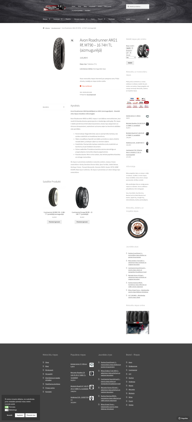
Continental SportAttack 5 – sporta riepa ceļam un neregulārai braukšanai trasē (137, 270)
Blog (85, 6)
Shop (79, 6)
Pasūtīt (68, 19)
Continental (133, 370)
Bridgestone (133, 366)
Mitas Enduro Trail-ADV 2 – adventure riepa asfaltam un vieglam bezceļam (137, 263)
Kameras (57, 19)
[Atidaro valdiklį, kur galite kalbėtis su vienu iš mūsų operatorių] (183, 418)
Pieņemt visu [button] (31, 415)
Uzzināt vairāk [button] (10, 404)
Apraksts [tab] (46, 107)
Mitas (130, 397)
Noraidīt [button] (9, 415)
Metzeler (132, 389)
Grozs (100, 6)
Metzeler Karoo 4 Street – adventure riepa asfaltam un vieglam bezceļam (137, 277)
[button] (72, 40)
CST (130, 374)
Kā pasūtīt (92, 6)
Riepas (45, 19)
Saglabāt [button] (20, 415)
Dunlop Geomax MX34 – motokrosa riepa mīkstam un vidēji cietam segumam (137, 285)
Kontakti (87, 10)
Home (73, 6)
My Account (49, 370)
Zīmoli (100, 19)
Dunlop (131, 378)
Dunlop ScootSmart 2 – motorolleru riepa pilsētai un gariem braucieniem (137, 255)
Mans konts (107, 6)
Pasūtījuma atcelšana (52, 384)
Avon (130, 362)
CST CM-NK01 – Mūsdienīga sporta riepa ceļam (136, 296)
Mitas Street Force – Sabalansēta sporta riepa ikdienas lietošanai (138, 291)
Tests (92, 19)
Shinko (131, 405)
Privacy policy (50, 388)
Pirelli (131, 401)
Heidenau (132, 382)
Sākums (47, 28)
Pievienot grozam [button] (54, 222)
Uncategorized (55, 28)
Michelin (131, 393)
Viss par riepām (79, 19)
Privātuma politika (77, 10)
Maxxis (131, 386)
